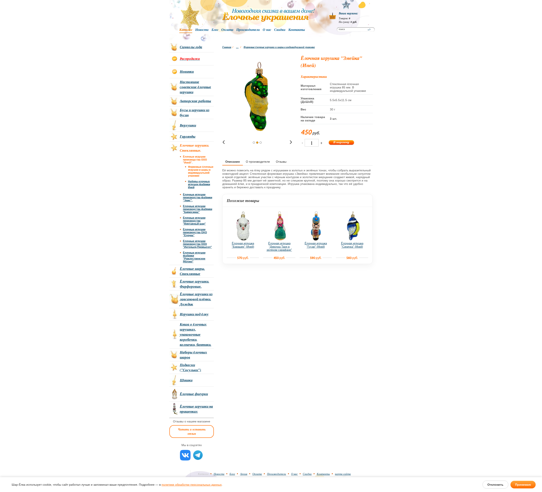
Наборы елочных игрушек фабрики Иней (199, 184)
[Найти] (369, 29)
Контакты (296, 30)
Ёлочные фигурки (194, 393)
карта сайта (343, 474)
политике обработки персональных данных (192, 484)
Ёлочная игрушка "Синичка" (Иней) (352, 245)
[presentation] (223, 142)
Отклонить (495, 484)
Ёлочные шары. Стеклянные (192, 271)
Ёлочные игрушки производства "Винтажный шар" (194, 220)
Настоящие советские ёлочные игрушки (195, 87)
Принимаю (523, 484)
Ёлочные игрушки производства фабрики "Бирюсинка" (197, 209)
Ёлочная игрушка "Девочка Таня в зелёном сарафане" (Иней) (279, 248)
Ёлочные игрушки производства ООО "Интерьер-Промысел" (197, 244)
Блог (215, 30)
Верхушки (188, 125)
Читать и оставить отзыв (192, 431)
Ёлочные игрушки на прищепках (196, 409)
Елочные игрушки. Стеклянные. (194, 148)
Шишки (186, 380)
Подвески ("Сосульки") (190, 367)
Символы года (191, 46)
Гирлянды (187, 136)
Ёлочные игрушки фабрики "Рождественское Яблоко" (194, 257)
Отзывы (281, 161)
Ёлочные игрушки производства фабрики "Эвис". (197, 197)
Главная (226, 47)
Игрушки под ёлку (194, 314)
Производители (248, 30)
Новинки (187, 71)
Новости (202, 30)
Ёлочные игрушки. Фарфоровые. (194, 284)
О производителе (258, 161)
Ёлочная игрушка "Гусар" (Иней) (316, 245)
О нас (267, 30)
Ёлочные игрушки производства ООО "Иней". (195, 159)
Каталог (185, 30)
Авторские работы (195, 100)
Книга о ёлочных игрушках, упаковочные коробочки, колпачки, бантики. (195, 334)
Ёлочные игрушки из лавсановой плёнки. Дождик (196, 299)
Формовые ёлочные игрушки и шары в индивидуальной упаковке (279, 47)
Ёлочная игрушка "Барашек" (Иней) (243, 245)
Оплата (227, 30)
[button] (254, 143)
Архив (243, 474)
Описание (232, 161)
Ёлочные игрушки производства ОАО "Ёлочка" (195, 232)
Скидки (279, 30)
